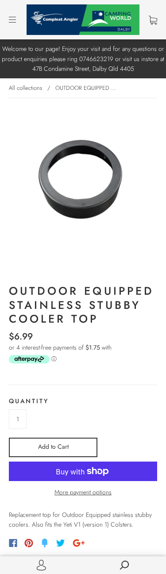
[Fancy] (45, 543)
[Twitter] (61, 543)
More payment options (83, 492)
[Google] (79, 543)
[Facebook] (13, 543)
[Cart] (153, 19)
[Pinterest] (29, 543)
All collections (25, 88)
